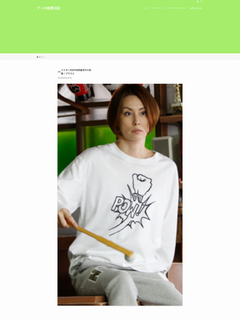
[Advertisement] (120, 33)
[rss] (198, 1)
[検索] (201, 1)
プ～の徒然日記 (48, 8)
